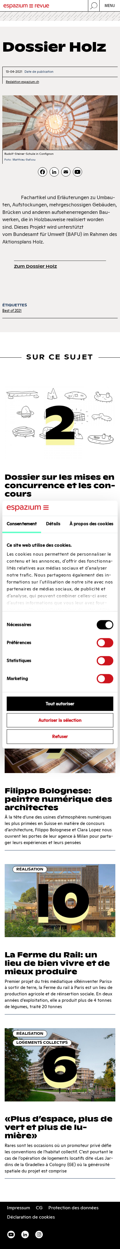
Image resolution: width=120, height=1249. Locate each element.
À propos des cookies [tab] (91, 524)
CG (39, 1207)
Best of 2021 (12, 310)
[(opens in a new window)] (77, 172)
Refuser (60, 737)
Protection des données (73, 1207)
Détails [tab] (53, 524)
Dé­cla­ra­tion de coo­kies (31, 1217)
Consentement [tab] (22, 524)
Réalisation (29, 869)
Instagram (39, 1234)
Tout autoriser (60, 704)
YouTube (11, 1234)
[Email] (66, 172)
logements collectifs (42, 1042)
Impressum (18, 1207)
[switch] (105, 642)
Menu (110, 5)
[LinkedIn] (54, 172)
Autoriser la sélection (60, 720)
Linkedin (25, 1234)
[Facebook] (42, 172)
